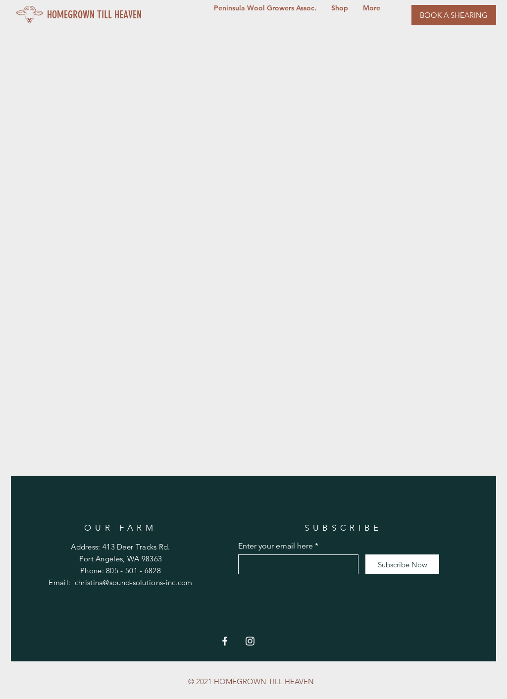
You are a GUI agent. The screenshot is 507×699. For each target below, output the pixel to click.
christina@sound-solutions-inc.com (134, 582)
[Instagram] (250, 641)
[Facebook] (225, 641)
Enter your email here (275, 546)
